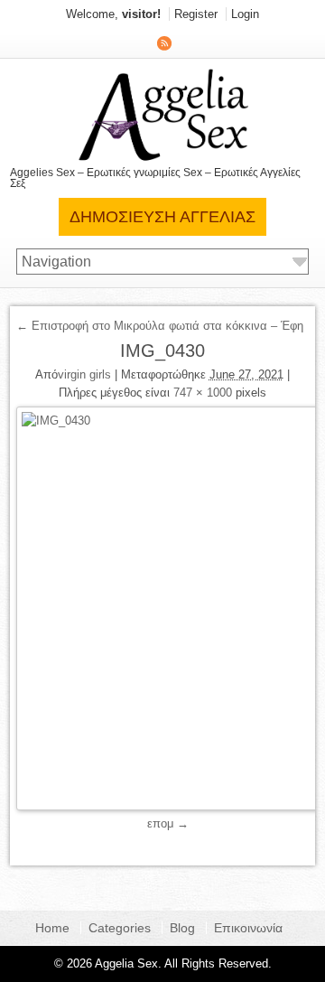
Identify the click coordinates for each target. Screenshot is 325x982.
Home (52, 928)
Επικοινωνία (248, 928)
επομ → (168, 823)
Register (196, 14)
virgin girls (84, 374)
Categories (119, 928)
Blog (182, 928)
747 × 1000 (202, 392)
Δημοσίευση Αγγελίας (162, 217)
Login (245, 14)
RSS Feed (164, 43)
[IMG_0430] (163, 608)
